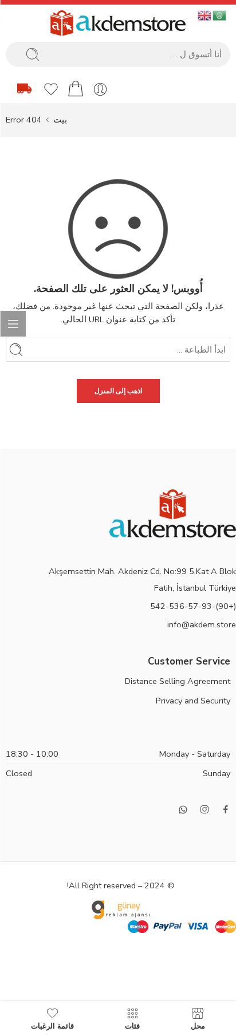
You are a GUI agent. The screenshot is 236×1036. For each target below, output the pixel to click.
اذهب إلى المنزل (118, 391)
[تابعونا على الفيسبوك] (225, 809)
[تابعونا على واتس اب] (183, 809)
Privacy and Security (193, 700)
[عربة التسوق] (76, 89)
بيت (60, 119)
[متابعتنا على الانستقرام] (204, 809)
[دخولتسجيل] (100, 89)
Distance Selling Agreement (177, 681)
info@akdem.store (201, 624)
